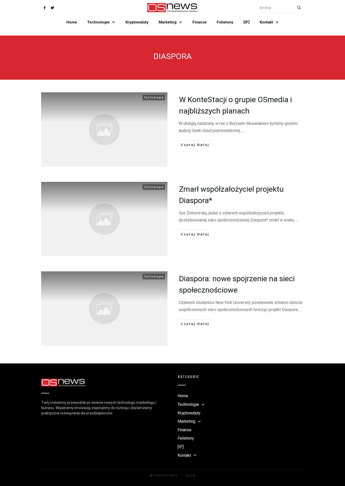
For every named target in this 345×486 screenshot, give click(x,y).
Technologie (154, 97)
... (242, 130)
